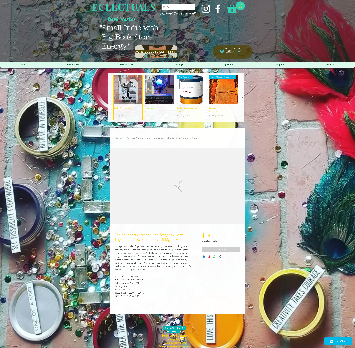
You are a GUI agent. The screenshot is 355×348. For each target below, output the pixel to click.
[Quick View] (128, 89)
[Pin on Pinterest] (209, 256)
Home (118, 137)
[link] (236, 7)
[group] (176, 97)
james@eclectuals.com (179, 346)
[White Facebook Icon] (218, 9)
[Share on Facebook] (204, 256)
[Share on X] (219, 256)
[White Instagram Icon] (206, 9)
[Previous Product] (109, 97)
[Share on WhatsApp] (214, 256)
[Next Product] (242, 97)
